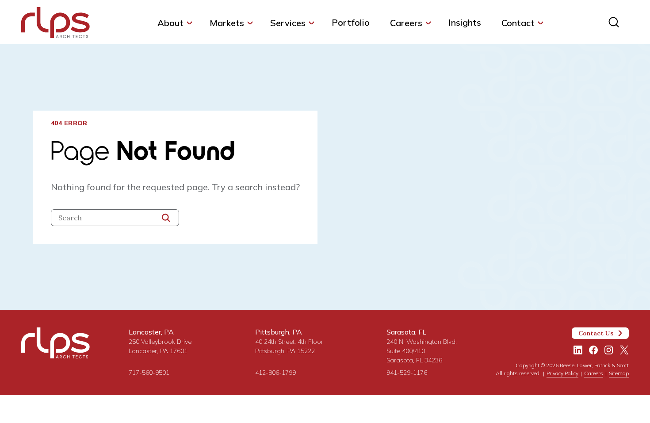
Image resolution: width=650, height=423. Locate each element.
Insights (464, 22)
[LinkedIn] (578, 350)
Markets (227, 22)
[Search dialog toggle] (614, 22)
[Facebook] (593, 350)
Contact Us (595, 333)
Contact (518, 22)
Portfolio (351, 22)
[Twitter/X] (624, 350)
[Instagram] (608, 350)
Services (288, 22)
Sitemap (619, 373)
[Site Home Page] (55, 24)
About (170, 22)
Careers (406, 22)
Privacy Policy (562, 373)
